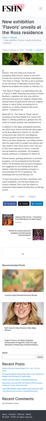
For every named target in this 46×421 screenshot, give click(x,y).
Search (5, 353)
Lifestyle (40, 50)
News (4, 414)
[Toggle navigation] (41, 8)
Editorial (20, 414)
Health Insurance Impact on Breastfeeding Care (19, 380)
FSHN (30, 50)
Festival (21, 197)
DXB (12, 197)
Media (28, 414)
